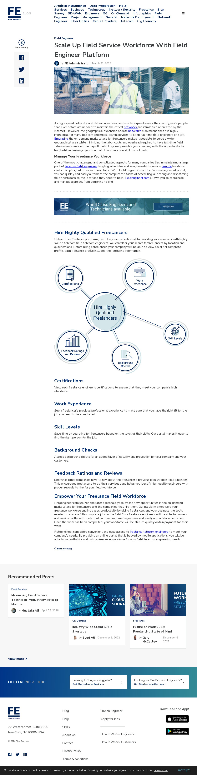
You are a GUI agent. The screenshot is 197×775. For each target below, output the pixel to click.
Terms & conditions (75, 759)
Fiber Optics (80, 21)
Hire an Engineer (111, 711)
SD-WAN (74, 13)
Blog (65, 711)
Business (77, 10)
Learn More (161, 770)
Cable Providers (105, 21)
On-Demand (120, 13)
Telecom (127, 21)
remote (167, 166)
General (112, 17)
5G (105, 13)
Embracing (61, 139)
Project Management (86, 17)
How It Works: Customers (118, 742)
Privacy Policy (71, 751)
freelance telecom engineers (149, 532)
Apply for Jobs (110, 719)
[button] (183, 13)
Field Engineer (63, 38)
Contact (67, 743)
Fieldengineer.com (137, 178)
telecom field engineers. (81, 166)
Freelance (146, 10)
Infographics (142, 13)
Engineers (92, 13)
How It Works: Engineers (117, 734)
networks (131, 127)
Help (65, 719)
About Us (69, 735)
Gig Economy (146, 21)
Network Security (122, 10)
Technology (96, 10)
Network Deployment (137, 17)
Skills (66, 727)
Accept (184, 770)
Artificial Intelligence (70, 6)
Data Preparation (102, 6)
